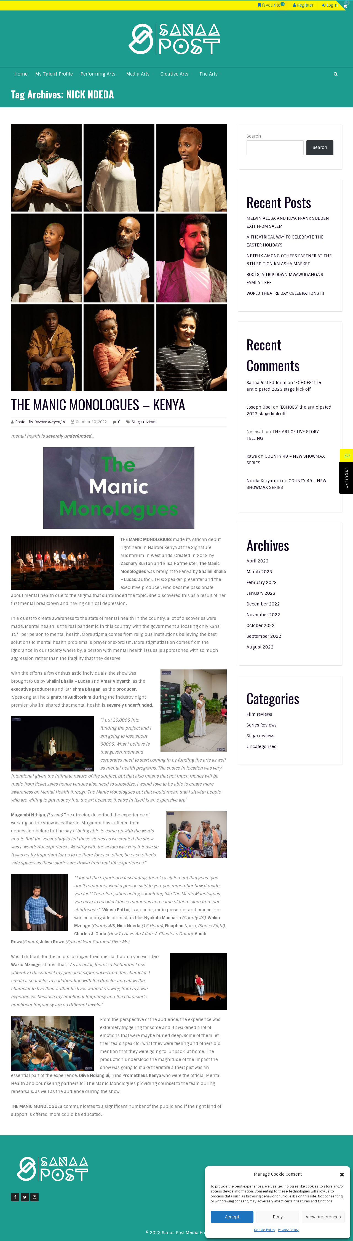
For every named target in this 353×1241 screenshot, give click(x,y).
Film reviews (259, 714)
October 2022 (261, 625)
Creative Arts (174, 74)
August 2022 (260, 647)
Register (305, 5)
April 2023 (258, 561)
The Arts (208, 74)
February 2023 (262, 582)
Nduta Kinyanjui (264, 481)
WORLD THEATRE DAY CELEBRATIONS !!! (285, 293)
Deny (278, 1217)
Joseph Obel (259, 407)
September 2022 (264, 636)
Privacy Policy (288, 1230)
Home (21, 74)
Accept (232, 1217)
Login (331, 5)
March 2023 (259, 572)
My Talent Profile (54, 74)
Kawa (252, 456)
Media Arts (137, 74)
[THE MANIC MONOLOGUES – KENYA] (119, 257)
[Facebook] (15, 1197)
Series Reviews (262, 725)
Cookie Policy (264, 1230)
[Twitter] (25, 1197)
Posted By (40, 422)
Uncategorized (262, 746)
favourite (272, 5)
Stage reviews (144, 422)
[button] (342, 1174)
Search (254, 136)
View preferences (323, 1217)
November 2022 (263, 615)
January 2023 (261, 593)
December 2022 (263, 604)
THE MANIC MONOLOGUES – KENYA (98, 404)
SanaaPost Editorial (267, 382)
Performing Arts (98, 74)
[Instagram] (34, 1197)
